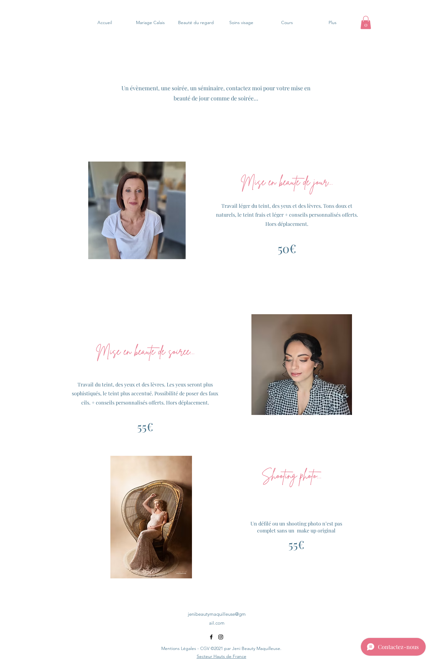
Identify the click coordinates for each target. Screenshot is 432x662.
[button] (365, 22)
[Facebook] (211, 637)
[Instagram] (221, 637)
